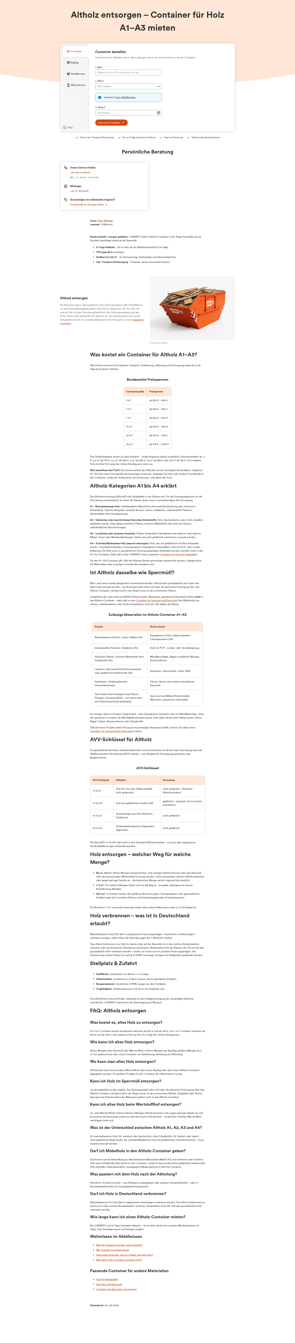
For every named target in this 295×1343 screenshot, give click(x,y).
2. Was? (99, 81)
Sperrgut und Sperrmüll (109, 1284)
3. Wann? (100, 107)
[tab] (76, 51)
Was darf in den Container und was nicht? (119, 1260)
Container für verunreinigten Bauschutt (111, 731)
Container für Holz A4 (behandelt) (178, 554)
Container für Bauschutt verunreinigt (116, 1289)
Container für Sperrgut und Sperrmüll (156, 600)
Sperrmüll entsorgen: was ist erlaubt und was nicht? (124, 1255)
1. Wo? (98, 67)
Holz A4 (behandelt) (107, 1279)
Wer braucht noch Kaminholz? (112, 1250)
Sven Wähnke (105, 221)
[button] (68, 127)
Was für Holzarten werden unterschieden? (119, 1245)
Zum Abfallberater (126, 97)
